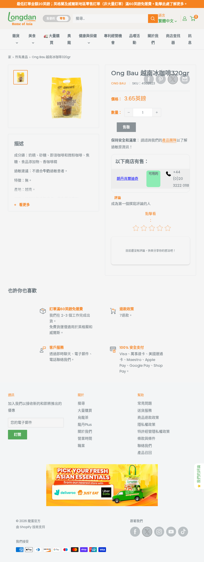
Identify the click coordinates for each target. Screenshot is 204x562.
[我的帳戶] (185, 18)
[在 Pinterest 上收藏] (161, 79)
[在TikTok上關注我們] (183, 532)
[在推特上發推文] (173, 80)
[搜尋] (153, 18)
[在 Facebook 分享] (149, 79)
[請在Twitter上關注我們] (147, 533)
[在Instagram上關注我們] (159, 532)
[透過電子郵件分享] (185, 79)
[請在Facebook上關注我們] (135, 532)
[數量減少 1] (129, 112)
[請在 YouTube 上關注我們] (171, 532)
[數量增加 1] (157, 112)
